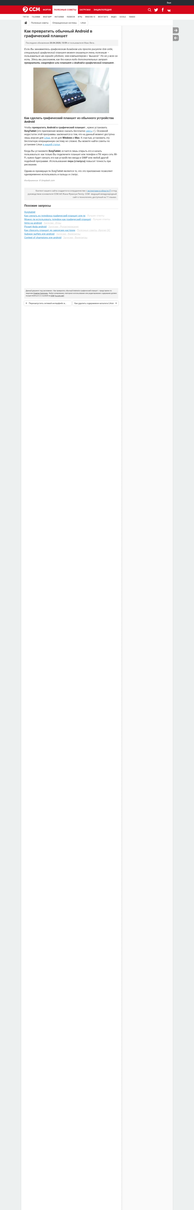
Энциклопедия (103, 10)
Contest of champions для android (42, 237)
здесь (89, 131)
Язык (169, 3)
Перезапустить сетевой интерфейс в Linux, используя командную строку (47, 304)
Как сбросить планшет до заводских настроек (49, 230)
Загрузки (84, 10)
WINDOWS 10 (90, 17)
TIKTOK (26, 17)
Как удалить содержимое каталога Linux (94, 303)
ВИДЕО (114, 17)
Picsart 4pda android (35, 226)
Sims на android (33, 223)
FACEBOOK (71, 17)
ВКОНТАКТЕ (103, 17)
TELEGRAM (36, 17)
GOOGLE (123, 17)
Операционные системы (64, 23)
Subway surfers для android (39, 233)
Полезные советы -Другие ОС (93, 230)
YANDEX (132, 17)
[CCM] (31, 9)
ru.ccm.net (59, 296)
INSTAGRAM (59, 17)
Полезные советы (65, 10)
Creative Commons (40, 293)
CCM (52, 296)
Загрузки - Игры (52, 223)
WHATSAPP (47, 17)
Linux (83, 23)
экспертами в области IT (99, 191)
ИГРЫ (80, 17)
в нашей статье (51, 144)
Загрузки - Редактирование (63, 226)
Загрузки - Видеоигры (68, 233)
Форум (47, 10)
